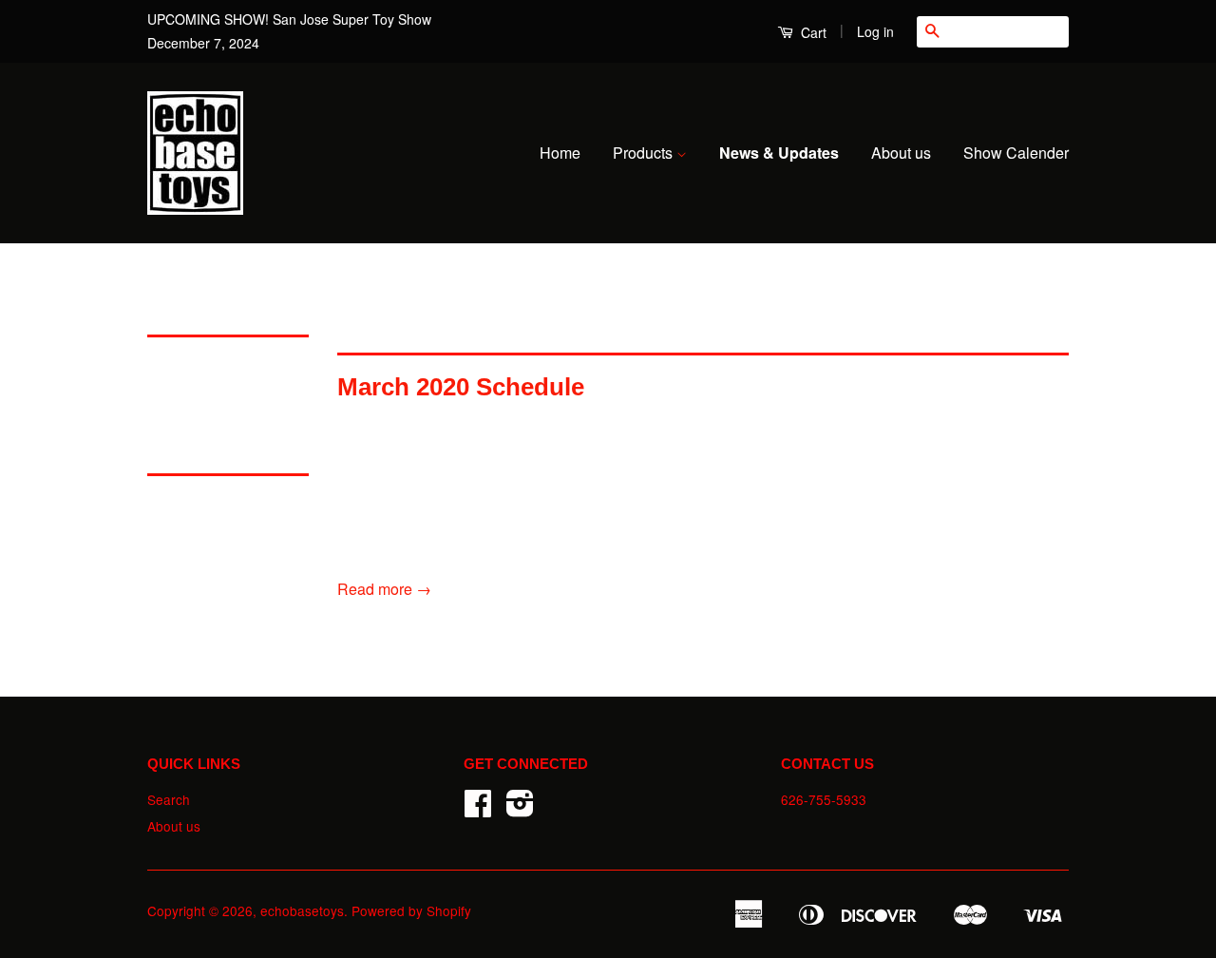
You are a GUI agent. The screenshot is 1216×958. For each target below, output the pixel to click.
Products (644, 152)
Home (560, 152)
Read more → (384, 589)
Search (168, 799)
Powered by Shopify (411, 910)
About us (901, 152)
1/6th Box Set (192, 535)
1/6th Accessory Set (214, 503)
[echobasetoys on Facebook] (478, 808)
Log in (875, 31)
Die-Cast (177, 396)
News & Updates (779, 152)
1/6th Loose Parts (206, 566)
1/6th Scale (185, 364)
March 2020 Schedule (460, 387)
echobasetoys (302, 910)
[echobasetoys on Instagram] (520, 808)
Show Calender (1016, 152)
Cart (811, 32)
